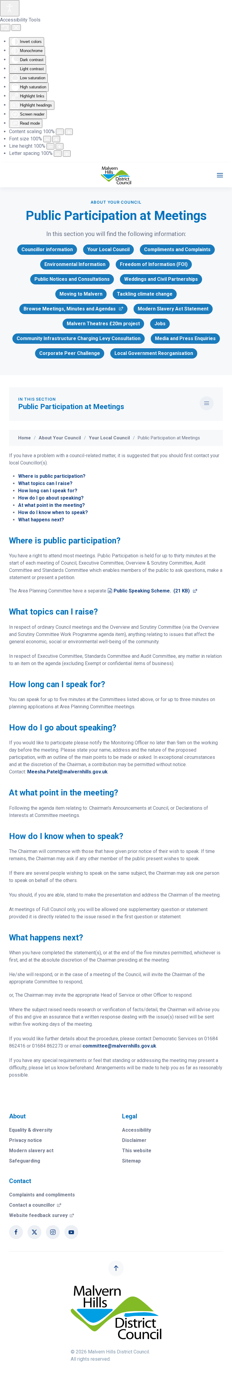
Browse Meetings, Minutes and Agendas (69, 310)
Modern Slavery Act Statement (173, 309)
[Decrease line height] (50, 146)
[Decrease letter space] (58, 153)
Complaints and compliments (42, 1195)
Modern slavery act (31, 1150)
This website (136, 1150)
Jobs (160, 323)
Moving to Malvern (81, 294)
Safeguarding (24, 1161)
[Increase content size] (69, 132)
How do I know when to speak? (53, 512)
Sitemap (131, 1161)
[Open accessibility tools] (9, 8)
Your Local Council (108, 249)
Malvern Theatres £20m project (103, 323)
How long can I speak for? (47, 491)
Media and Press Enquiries (185, 338)
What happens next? (41, 520)
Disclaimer (134, 1140)
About (17, 1116)
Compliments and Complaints (177, 249)
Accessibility (136, 1130)
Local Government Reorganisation (153, 353)
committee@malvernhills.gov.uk (119, 1046)
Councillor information (47, 249)
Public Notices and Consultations (72, 279)
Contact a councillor (35, 1205)
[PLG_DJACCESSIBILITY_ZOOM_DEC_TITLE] (60, 132)
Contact (20, 1181)
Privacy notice (25, 1140)
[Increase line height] (59, 146)
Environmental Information (74, 264)
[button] (220, 175)
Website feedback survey (41, 1215)
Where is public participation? (51, 476)
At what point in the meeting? (51, 505)
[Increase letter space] (67, 153)
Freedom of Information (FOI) (154, 264)
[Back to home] (116, 175)
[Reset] (5, 27)
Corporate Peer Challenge (69, 353)
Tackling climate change (144, 294)
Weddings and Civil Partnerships (161, 279)
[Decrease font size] (47, 139)
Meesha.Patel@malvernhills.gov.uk (67, 772)
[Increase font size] (56, 139)
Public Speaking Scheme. (155, 591)
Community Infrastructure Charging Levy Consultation (78, 338)
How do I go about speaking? (51, 498)
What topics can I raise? (45, 483)
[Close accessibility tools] (16, 27)
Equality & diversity (30, 1130)
